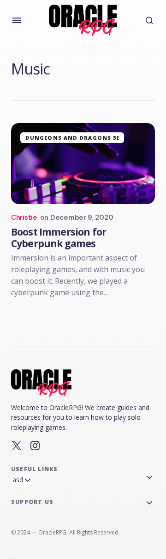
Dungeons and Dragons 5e (72, 137)
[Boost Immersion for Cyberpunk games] (83, 164)
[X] (16, 445)
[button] (16, 20)
